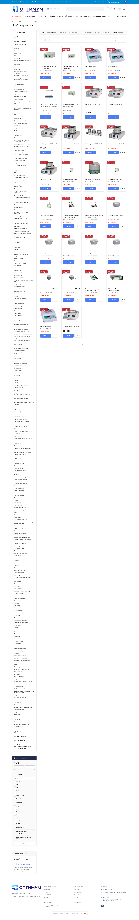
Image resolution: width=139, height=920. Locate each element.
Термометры (47, 889)
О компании (76, 889)
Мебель (46, 897)
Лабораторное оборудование (26, 21)
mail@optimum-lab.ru (22, 864)
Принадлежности (48, 900)
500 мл (18, 812)
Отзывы (75, 900)
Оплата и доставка (77, 892)
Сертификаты (76, 894)
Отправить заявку (77, 902)
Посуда (46, 892)
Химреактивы (47, 902)
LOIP (17, 787)
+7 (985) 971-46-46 (114, 1)
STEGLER (18, 798)
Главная (14, 21)
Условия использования (18, 896)
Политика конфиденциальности (33, 896)
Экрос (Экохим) (20, 795)
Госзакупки (75, 897)
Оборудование (47, 894)
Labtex (18, 790)
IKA (17, 784)
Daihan (18, 781)
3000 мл (18, 820)
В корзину (45, 77)
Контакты (75, 905)
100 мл (18, 806)
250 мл (18, 809)
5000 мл (18, 823)
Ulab (17, 792)
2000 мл (18, 817)
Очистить (24, 843)
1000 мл (18, 814)
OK (85, 913)
